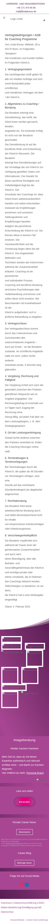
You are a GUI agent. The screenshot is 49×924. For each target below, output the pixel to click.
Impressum (6, 903)
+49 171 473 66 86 (26, 7)
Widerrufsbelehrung (11, 907)
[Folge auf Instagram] (22, 885)
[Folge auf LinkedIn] (27, 885)
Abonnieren (24, 832)
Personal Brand (35, 772)
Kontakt (24, 802)
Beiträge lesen (24, 863)
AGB (40, 903)
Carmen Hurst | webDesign (37, 920)
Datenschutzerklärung (14, 843)
